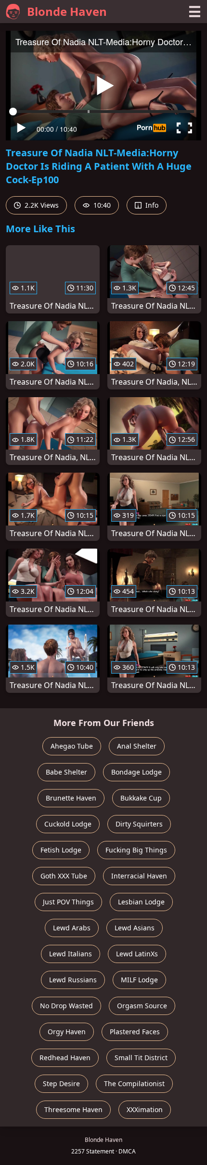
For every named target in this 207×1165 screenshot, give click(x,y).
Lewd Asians (135, 927)
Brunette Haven (71, 797)
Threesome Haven (73, 1109)
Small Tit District (141, 1057)
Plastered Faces (135, 1031)
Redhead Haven (65, 1057)
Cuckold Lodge (67, 823)
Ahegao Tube (72, 746)
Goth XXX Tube (63, 875)
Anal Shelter (136, 746)
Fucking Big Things (136, 849)
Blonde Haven (67, 11)
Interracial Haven (139, 875)
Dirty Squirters (139, 823)
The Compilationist (134, 1083)
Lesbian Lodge (141, 901)
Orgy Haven (67, 1031)
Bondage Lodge (136, 772)
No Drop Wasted (66, 1005)
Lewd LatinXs (137, 953)
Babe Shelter (66, 772)
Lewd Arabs (72, 927)
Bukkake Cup (141, 797)
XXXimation (145, 1109)
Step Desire (61, 1083)
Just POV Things (68, 901)
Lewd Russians (73, 979)
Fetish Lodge (60, 849)
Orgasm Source (142, 1005)
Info (150, 205)
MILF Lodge (139, 979)
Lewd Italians (70, 953)
